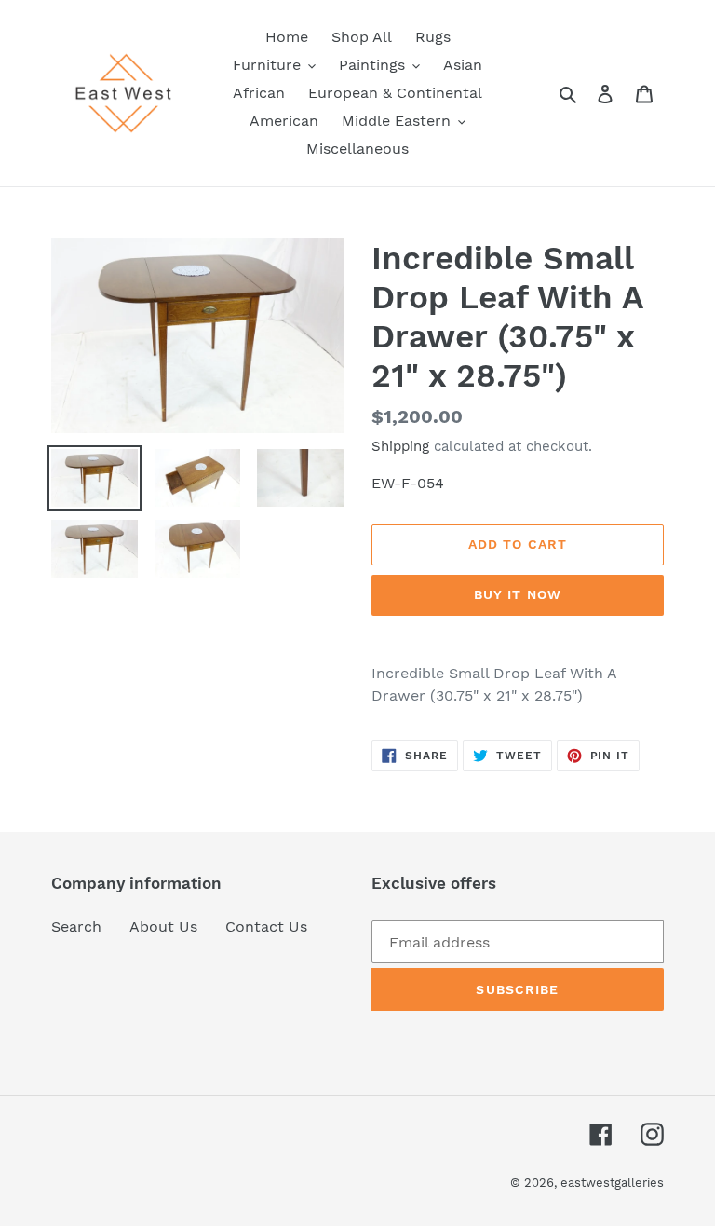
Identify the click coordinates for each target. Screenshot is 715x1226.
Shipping (400, 446)
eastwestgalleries (612, 1183)
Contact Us (266, 926)
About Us (163, 926)
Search (76, 926)
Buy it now (517, 594)
